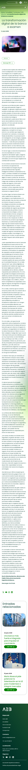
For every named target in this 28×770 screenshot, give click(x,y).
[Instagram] (9, 592)
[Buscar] (17, 3)
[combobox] (11, 3)
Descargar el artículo (8, 583)
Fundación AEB (6, 727)
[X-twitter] (3, 592)
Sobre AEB (5, 719)
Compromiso (6, 730)
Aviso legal (18, 765)
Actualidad (5, 722)
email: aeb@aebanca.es (9, 737)
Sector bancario (7, 724)
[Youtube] (6, 592)
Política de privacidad (9, 765)
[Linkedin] (11, 592)
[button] (25, 7)
